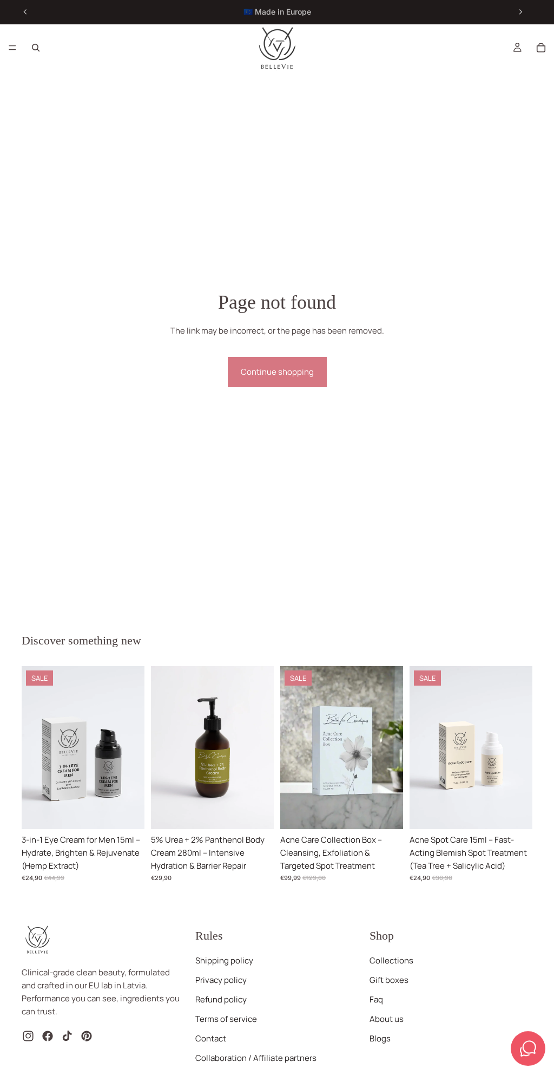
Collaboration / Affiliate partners (255, 1058)
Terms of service (226, 1019)
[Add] (127, 812)
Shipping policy (224, 960)
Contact (210, 1038)
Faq (376, 999)
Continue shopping (277, 371)
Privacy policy (221, 980)
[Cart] (541, 48)
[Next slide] (520, 12)
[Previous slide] (25, 12)
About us (387, 1019)
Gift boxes (389, 980)
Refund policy (221, 999)
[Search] (36, 48)
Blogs (380, 1038)
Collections (391, 960)
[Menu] (12, 47)
